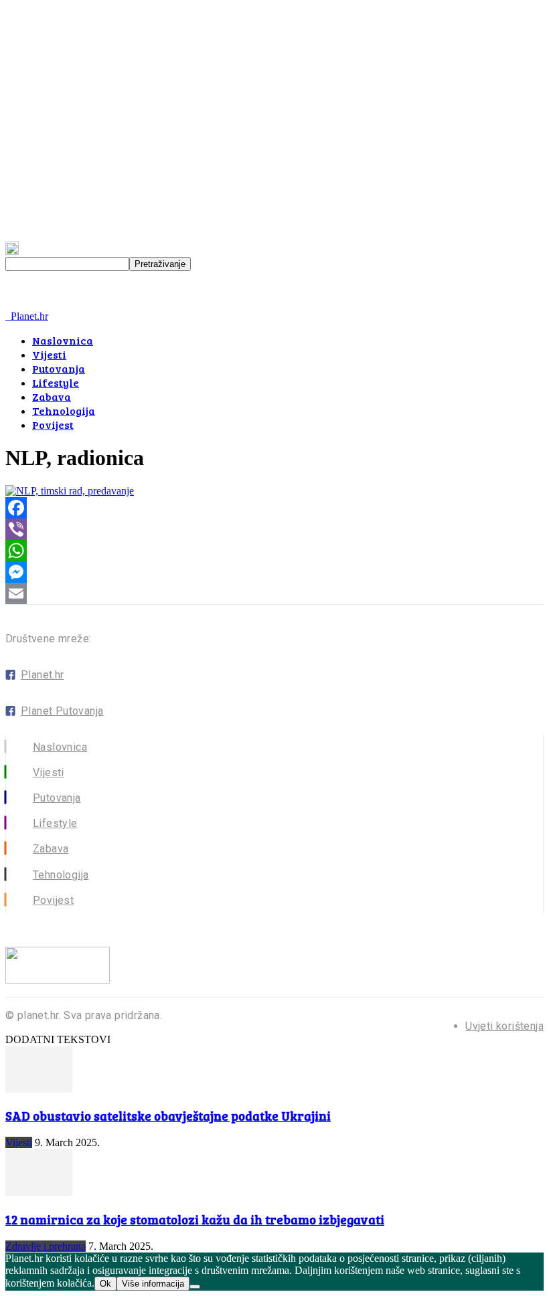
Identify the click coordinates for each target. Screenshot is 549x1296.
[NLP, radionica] (69, 490)
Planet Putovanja (62, 711)
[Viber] (274, 529)
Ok (105, 1284)
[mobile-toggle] (23, 304)
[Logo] (6, 316)
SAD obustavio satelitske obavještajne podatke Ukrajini (168, 1115)
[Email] (274, 593)
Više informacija (153, 1284)
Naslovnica (62, 340)
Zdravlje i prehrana (45, 1246)
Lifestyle (55, 382)
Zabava (51, 396)
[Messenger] (274, 572)
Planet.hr (42, 674)
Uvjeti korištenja (504, 1026)
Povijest (53, 425)
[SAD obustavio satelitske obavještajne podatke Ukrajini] (38, 1089)
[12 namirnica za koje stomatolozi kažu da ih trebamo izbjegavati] (38, 1192)
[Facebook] (274, 508)
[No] (194, 1287)
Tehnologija (63, 410)
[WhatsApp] (274, 550)
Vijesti (49, 354)
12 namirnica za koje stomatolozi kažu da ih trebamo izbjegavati (194, 1219)
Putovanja (58, 368)
